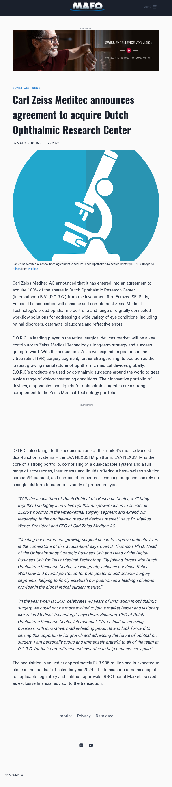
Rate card (105, 716)
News (36, 87)
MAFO (21, 143)
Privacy (84, 716)
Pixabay (33, 268)
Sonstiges (21, 87)
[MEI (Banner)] (86, 420)
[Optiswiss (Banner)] (86, 50)
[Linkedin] (81, 745)
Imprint (65, 716)
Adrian (17, 268)
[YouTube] (91, 745)
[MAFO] (87, 7)
